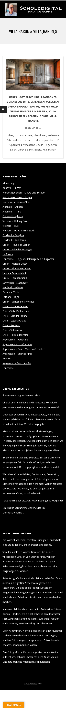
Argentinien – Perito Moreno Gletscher (24, 349)
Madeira (7, 358)
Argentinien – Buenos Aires (17, 353)
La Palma (8, 254)
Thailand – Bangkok (13, 235)
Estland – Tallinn (11, 292)
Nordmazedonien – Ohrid (16, 202)
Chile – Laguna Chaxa (14, 320)
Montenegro (9, 183)
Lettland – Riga (11, 296)
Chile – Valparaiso (12, 330)
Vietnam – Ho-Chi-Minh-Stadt (19, 230)
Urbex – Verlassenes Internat (18, 301)
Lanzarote (8, 368)
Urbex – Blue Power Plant (17, 268)
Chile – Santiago (11, 325)
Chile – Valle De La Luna (16, 311)
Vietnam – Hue (11, 225)
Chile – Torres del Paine (15, 334)
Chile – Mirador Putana (15, 315)
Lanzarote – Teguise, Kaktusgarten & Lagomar (28, 259)
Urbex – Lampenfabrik (15, 278)
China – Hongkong (13, 216)
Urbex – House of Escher (16, 244)
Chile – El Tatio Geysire (15, 306)
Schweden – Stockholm (15, 282)
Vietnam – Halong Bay (15, 221)
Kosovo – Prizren (12, 187)
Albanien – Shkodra (13, 206)
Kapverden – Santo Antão (17, 363)
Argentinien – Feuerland (15, 339)
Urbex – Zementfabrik (14, 273)
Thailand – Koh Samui (14, 240)
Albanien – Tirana (12, 211)
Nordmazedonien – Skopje (17, 197)
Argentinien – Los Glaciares (17, 344)
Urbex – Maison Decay (15, 263)
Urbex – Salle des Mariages (17, 249)
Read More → (33, 128)
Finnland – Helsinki (13, 287)
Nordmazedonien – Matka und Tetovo (24, 192)
